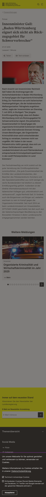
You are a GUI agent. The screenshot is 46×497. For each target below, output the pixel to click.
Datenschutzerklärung (21, 471)
